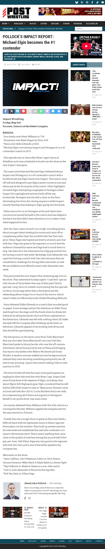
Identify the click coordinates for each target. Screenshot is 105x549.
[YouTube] (102, 2)
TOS (70, 541)
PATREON (78, 24)
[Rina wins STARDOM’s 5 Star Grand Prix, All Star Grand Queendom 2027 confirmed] (80, 136)
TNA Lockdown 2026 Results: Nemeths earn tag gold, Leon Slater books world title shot (97, 81)
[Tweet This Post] (11, 111)
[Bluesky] (76, 2)
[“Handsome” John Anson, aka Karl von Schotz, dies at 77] (80, 281)
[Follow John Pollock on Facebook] (25, 498)
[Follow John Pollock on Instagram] (28, 498)
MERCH (52, 541)
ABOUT (88, 541)
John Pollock (25, 64)
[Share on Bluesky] (59, 111)
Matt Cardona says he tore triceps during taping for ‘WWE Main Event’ (97, 112)
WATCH (33, 24)
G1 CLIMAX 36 (92, 24)
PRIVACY (79, 541)
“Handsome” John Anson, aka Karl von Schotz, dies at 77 (97, 282)
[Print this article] (35, 111)
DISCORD (55, 24)
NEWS (4, 24)
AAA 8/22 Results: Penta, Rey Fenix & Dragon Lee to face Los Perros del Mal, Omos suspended (96, 171)
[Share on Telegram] (53, 111)
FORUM (66, 24)
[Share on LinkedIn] (18, 111)
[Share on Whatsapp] (41, 111)
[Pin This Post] (23, 111)
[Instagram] (87, 2)
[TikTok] (97, 2)
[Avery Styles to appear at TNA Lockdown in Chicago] (80, 259)
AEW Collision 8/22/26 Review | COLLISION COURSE (96, 235)
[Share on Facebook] (6, 111)
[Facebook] (92, 2)
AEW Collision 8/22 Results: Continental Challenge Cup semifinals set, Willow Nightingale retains (96, 205)
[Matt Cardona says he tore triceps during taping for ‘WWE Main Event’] (80, 109)
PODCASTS (18, 24)
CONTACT (99, 541)
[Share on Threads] (65, 111)
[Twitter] (81, 2)
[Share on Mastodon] (47, 111)
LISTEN (43, 24)
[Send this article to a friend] (29, 111)
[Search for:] (88, 29)
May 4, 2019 (11, 64)
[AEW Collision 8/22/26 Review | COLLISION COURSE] (80, 234)
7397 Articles (55, 483)
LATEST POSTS (79, 65)
